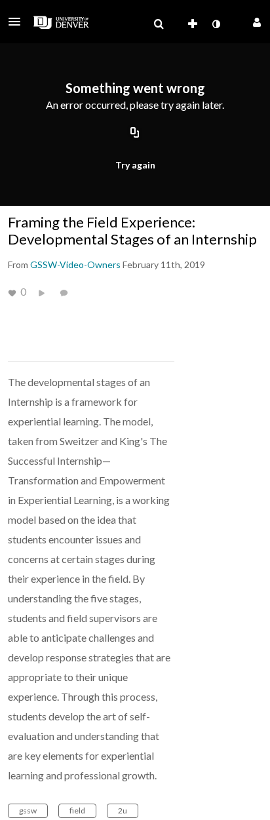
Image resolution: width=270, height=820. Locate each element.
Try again (135, 164)
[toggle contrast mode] (215, 24)
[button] (18, 21)
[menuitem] (158, 24)
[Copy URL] (135, 133)
